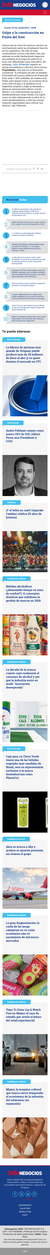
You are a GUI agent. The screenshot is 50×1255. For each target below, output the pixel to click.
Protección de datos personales (18, 1234)
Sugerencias (25, 1205)
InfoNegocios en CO (16, 839)
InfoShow (11, 502)
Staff (25, 1215)
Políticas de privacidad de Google (16, 1242)
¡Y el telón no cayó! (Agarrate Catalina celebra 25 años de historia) (26, 234)
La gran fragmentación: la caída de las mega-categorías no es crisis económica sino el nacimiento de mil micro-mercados (28, 296)
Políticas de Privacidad (35, 1231)
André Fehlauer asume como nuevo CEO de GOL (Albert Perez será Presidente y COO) (29, 223)
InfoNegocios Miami (16, 578)
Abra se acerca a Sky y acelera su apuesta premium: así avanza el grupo (28, 284)
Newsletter (25, 1212)
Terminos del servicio (39, 1242)
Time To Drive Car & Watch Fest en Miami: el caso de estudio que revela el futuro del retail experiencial (28, 308)
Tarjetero (25, 1208)
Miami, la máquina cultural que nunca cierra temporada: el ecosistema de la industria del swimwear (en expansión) (29, 319)
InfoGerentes (13, 422)
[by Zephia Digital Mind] (25, 1251)
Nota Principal (12, 19)
